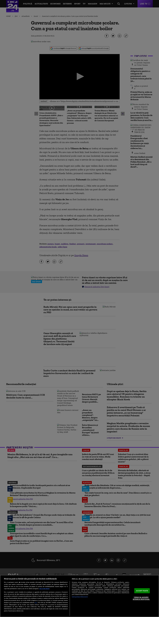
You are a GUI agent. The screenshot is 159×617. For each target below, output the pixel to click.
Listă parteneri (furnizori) (80, 597)
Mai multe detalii (44, 588)
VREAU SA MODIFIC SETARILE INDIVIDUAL (141, 598)
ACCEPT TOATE (142, 591)
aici (36, 602)
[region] (79, 596)
